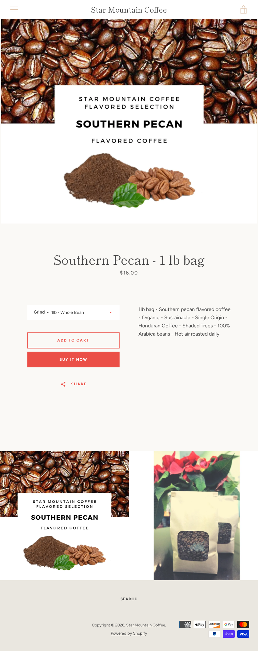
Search (129, 599)
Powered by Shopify (129, 633)
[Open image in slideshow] (129, 121)
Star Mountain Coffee (129, 9)
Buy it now (73, 359)
